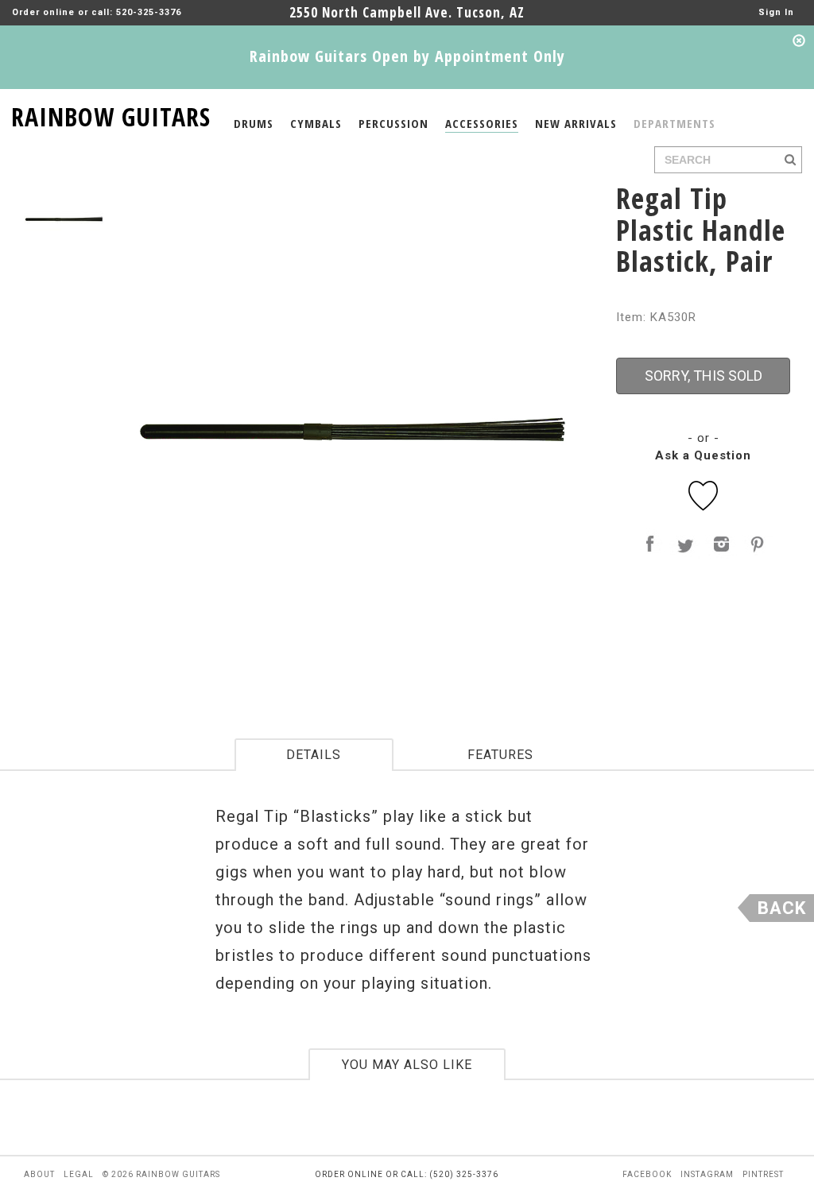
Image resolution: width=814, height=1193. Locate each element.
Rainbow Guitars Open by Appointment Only (407, 56)
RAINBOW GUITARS (111, 114)
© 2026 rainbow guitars (161, 1174)
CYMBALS (316, 123)
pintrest (763, 1174)
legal (79, 1174)
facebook (647, 1174)
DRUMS (253, 123)
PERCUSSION (393, 123)
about (39, 1174)
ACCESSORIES (481, 123)
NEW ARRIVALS (576, 123)
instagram (707, 1174)
